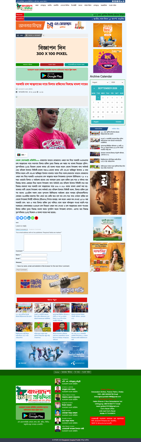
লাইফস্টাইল (87, 5)
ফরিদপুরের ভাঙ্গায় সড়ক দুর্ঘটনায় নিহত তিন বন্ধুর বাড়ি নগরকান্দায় (42, 336)
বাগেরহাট (37, 35)
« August (96, 122)
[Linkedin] (29, 218)
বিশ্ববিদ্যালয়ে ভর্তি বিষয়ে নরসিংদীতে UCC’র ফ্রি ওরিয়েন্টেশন (22, 336)
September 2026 (107, 88)
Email (18, 258)
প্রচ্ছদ (36, 5)
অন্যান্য (80, 5)
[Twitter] (25, 218)
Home (57, 372)
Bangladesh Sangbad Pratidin (71, 440)
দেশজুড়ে (43, 5)
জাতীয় (50, 5)
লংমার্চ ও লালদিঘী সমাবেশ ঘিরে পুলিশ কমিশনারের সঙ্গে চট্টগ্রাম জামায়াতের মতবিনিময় (42, 316)
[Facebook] (17, 218)
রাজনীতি (56, 5)
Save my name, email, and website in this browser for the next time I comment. (43, 266)
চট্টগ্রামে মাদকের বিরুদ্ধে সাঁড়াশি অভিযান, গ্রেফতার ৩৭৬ (78, 316)
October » (119, 122)
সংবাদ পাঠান (112, 5)
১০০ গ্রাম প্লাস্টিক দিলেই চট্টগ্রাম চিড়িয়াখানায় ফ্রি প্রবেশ (108, 15)
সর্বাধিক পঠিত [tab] (115, 129)
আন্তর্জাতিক (104, 5)
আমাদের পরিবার (27, 64)
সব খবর (77, 372)
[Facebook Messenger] (21, 218)
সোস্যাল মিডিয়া (65, 5)
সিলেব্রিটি (73, 5)
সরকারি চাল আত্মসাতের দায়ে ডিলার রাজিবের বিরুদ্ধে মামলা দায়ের (52, 84)
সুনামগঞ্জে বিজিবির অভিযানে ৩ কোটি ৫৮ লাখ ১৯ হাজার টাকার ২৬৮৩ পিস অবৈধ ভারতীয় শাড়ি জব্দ (112, 148)
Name (18, 255)
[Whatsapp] (32, 218)
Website (18, 262)
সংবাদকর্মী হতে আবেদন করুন (76, 64)
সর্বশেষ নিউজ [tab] (98, 129)
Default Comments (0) (22, 229)
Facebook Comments (35, 229)
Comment (20, 251)
